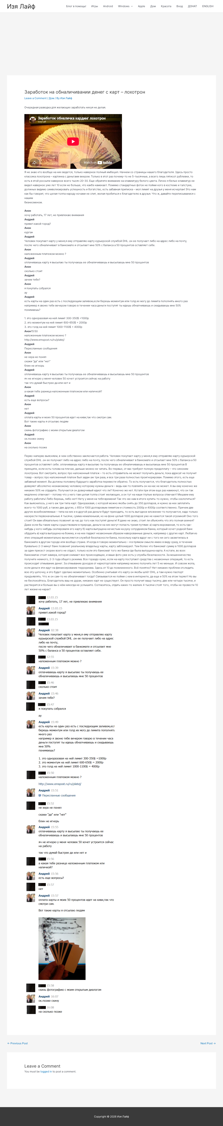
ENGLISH (207, 6)
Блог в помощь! (76, 6)
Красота (166, 6)
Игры (94, 6)
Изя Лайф (21, 6)
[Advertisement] (111, 38)
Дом (153, 6)
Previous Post (17, 1043)
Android (108, 6)
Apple (141, 6)
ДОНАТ (192, 6)
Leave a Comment (35, 98)
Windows (123, 6)
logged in (46, 1071)
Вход (179, 6)
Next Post (208, 1043)
